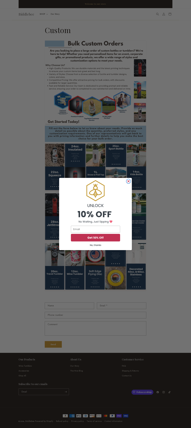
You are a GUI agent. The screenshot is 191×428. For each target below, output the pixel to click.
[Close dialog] (128, 181)
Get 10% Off (95, 238)
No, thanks (95, 245)
